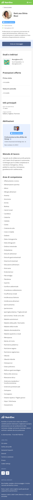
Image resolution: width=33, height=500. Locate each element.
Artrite (6, 203)
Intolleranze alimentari (11, 301)
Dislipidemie (8, 250)
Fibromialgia (8, 276)
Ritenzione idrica (9, 377)
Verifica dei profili (6, 447)
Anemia (6, 195)
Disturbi (3, 453)
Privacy (3, 460)
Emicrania (7, 268)
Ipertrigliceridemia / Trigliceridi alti (15, 312)
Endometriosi (8, 272)
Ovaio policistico (9, 367)
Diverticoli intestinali (11, 261)
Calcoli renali (8, 210)
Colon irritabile (9, 232)
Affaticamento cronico (11, 181)
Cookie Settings (5, 463)
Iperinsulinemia (9, 305)
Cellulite (6, 221)
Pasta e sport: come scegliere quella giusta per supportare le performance (15, 490)
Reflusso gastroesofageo (12, 370)
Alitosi (6, 188)
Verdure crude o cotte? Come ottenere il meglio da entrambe (16, 495)
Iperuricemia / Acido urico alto (14, 316)
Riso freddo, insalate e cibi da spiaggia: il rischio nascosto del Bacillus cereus (15, 484)
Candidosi (7, 214)
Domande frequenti (7, 450)
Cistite (6, 225)
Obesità (6, 356)
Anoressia (7, 199)
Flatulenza (7, 279)
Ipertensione (8, 308)
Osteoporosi (8, 363)
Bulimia (6, 206)
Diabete (6, 236)
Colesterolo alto (9, 228)
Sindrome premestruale (12, 387)
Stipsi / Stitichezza (10, 401)
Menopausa (8, 337)
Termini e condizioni (7, 457)
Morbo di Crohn (9, 341)
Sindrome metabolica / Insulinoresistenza (11, 382)
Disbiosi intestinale (10, 246)
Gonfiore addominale (11, 286)
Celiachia (7, 217)
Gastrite (7, 283)
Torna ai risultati (8, 7)
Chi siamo (4, 443)
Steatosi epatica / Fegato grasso (14, 398)
